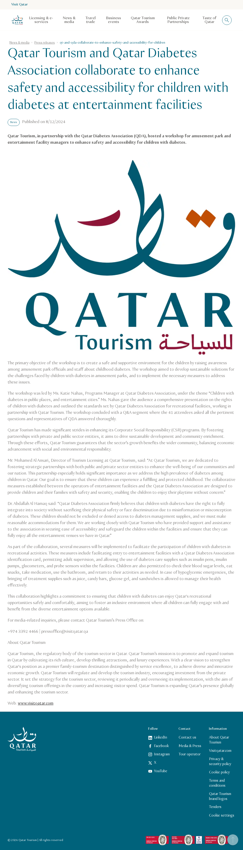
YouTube (160, 771)
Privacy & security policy (220, 762)
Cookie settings (221, 815)
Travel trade (90, 20)
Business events (113, 20)
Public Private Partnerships (178, 20)
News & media (69, 20)
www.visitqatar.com (35, 703)
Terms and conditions (217, 783)
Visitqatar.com (220, 750)
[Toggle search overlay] (227, 20)
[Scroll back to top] (232, 839)
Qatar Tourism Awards (143, 20)
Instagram (162, 754)
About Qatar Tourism (219, 740)
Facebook (161, 746)
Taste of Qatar (209, 20)
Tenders (215, 806)
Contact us (187, 737)
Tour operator (190, 754)
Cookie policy (219, 772)
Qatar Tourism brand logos (220, 796)
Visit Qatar (19, 4)
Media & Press (190, 746)
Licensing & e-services (41, 20)
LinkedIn (160, 737)
